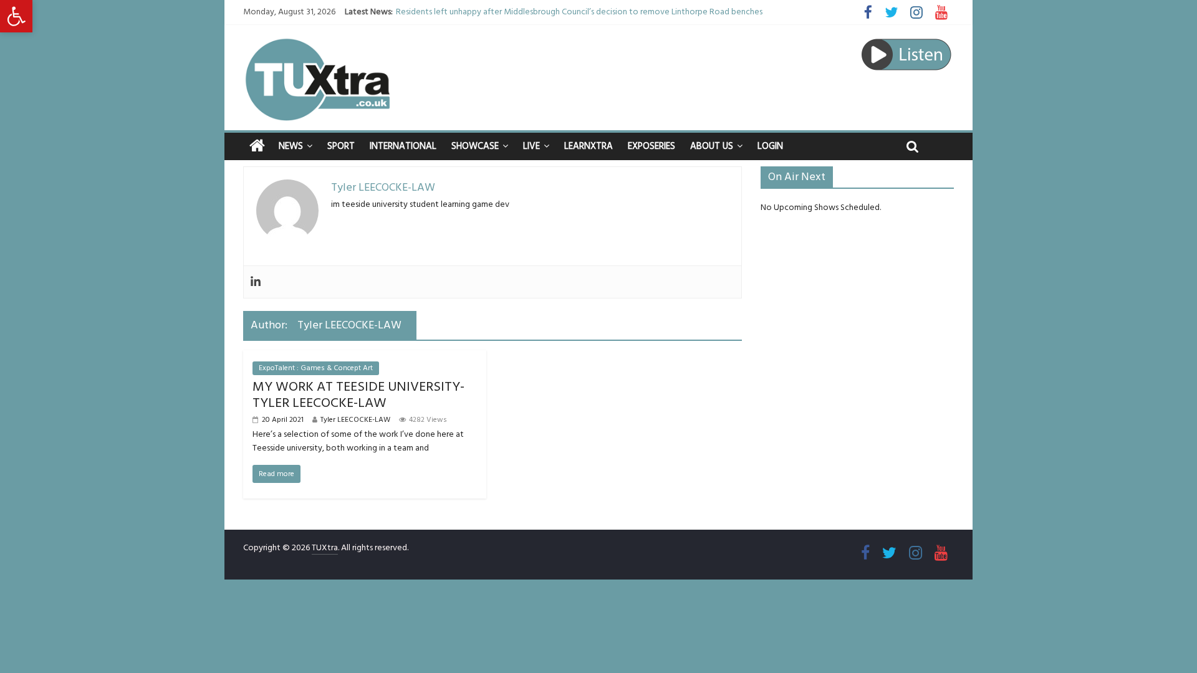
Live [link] (531, 146)
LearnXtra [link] (588, 146)
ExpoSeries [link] (651, 146)
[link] (16, 16)
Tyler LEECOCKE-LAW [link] (355, 419)
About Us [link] (711, 146)
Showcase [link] (475, 146)
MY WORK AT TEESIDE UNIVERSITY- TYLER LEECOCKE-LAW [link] (358, 395)
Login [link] (770, 146)
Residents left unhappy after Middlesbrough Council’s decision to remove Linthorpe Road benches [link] (579, 12)
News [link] (291, 146)
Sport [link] (341, 146)
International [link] (403, 146)
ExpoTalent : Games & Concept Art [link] (316, 368)
